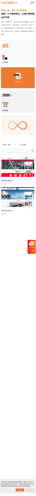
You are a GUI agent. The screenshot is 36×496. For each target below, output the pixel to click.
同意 (20, 490)
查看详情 (30, 490)
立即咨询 (22, 168)
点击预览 (13, 168)
